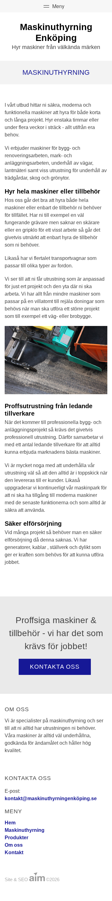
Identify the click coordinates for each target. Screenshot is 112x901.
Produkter (16, 837)
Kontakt (14, 852)
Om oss (14, 845)
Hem (10, 822)
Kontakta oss (55, 666)
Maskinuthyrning (24, 830)
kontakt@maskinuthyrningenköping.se (51, 798)
